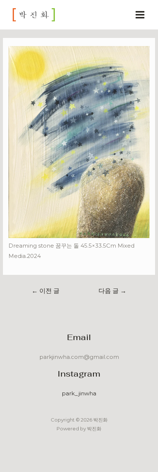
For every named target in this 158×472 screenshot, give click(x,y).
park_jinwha (79, 393)
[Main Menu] (140, 15)
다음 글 (112, 290)
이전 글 (46, 290)
